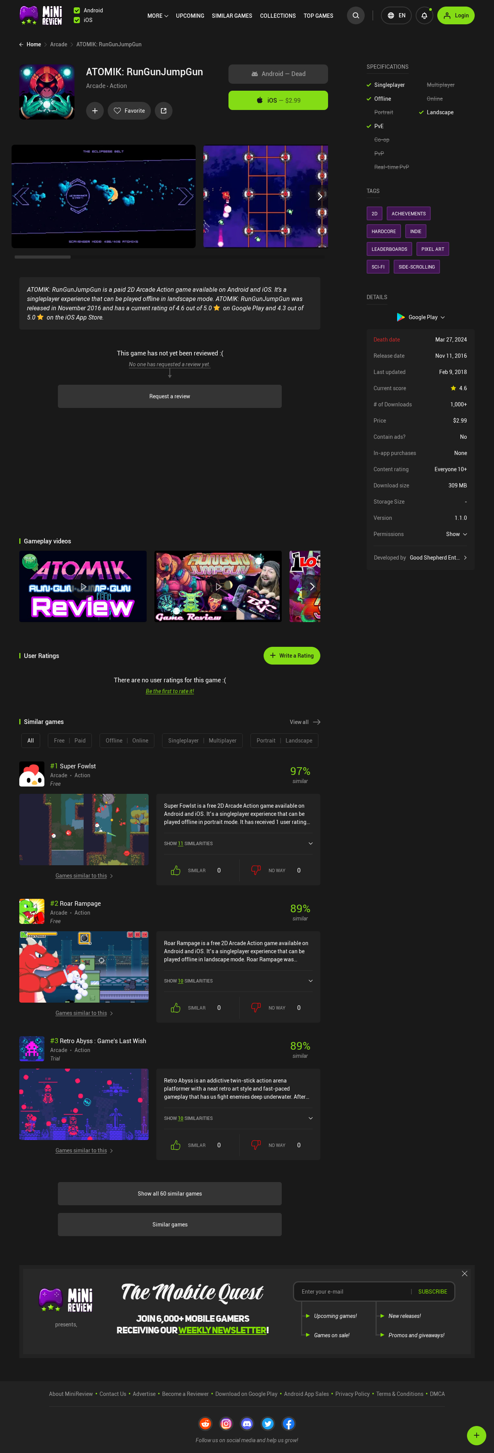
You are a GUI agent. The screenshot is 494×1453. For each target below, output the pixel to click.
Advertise (144, 1393)
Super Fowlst (73, 766)
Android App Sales (306, 1393)
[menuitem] (157, 16)
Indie (415, 231)
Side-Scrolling (417, 267)
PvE (379, 126)
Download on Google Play (246, 1393)
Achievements (409, 213)
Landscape (440, 112)
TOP (318, 15)
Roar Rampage (75, 903)
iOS (284, 100)
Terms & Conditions (399, 1393)
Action (118, 85)
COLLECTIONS (278, 15)
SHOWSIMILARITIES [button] (188, 843)
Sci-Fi (378, 267)
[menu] (242, 15)
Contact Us (113, 1393)
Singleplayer (389, 84)
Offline (382, 98)
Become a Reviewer (185, 1393)
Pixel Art (432, 249)
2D (374, 213)
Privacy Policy (352, 1393)
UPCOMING (190, 15)
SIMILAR (232, 15)
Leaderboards (389, 249)
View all (299, 722)
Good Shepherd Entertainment (438, 557)
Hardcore (384, 231)
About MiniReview (71, 1393)
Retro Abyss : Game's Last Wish (98, 1041)
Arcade (95, 85)
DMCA (437, 1393)
